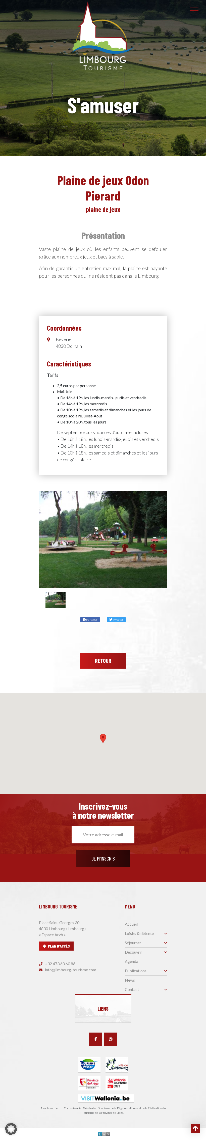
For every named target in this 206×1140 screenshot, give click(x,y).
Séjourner (133, 942)
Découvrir (133, 952)
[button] (103, 738)
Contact (132, 989)
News (130, 980)
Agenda (131, 961)
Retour (103, 660)
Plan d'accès (59, 946)
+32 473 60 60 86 (59, 963)
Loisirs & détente (139, 933)
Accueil (131, 924)
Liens (103, 1009)
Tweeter (117, 619)
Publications (135, 970)
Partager (91, 619)
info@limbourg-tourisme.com (70, 969)
